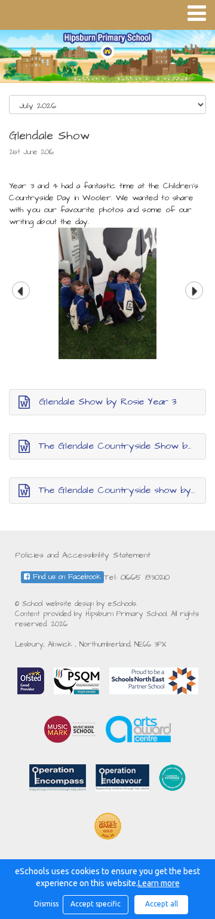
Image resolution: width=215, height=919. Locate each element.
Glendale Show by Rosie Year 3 (108, 401)
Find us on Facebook (65, 577)
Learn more (159, 883)
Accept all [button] (161, 904)
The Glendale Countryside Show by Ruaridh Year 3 (122, 445)
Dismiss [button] (45, 904)
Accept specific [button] (95, 904)
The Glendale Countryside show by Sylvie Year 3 (122, 490)
